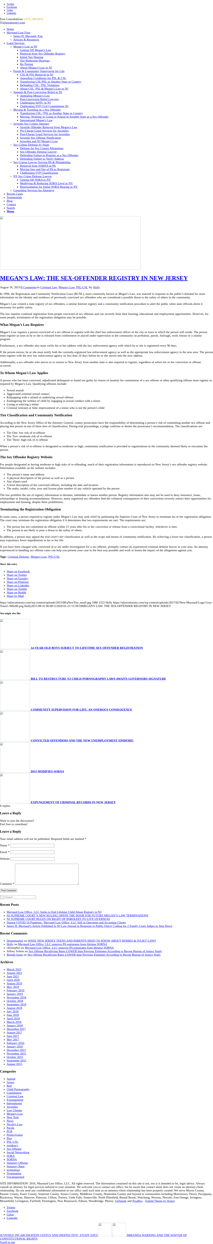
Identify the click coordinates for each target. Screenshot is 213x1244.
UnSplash (120, 1201)
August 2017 (14, 1032)
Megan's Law (67, 287)
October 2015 (15, 1057)
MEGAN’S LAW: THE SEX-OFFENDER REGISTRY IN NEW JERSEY (94, 278)
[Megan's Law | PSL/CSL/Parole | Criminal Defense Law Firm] (70, 268)
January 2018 (15, 1025)
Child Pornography (18, 1089)
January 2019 (15, 994)
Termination (14, 1173)
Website (5, 858)
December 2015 (16, 1050)
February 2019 (15, 990)
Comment (7, 883)
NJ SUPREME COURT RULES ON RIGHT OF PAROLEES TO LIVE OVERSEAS (58, 919)
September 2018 (16, 1004)
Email (4, 852)
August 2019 (14, 983)
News (10, 1120)
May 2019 (13, 987)
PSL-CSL (82, 287)
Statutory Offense (17, 1163)
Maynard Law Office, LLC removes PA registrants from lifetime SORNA (62, 944)
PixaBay (137, 1201)
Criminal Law (48, 287)
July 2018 (12, 1011)
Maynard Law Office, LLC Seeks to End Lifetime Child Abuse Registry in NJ (54, 912)
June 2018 (13, 1015)
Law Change (14, 1110)
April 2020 (13, 980)
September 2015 (16, 1060)
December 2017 (16, 1029)
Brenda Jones (15, 954)
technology (13, 1170)
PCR (9, 1131)
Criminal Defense (18, 556)
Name (4, 845)
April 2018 (13, 1018)
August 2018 (14, 1008)
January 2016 (15, 1046)
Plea (9, 1138)
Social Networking (18, 1152)
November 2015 (16, 1053)
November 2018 (16, 997)
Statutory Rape (16, 1166)
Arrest (10, 1082)
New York (13, 1117)
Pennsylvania (15, 1134)
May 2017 (13, 1039)
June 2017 (13, 1036)
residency (12, 1145)
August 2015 (14, 1064)
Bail (9, 1085)
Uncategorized (15, 1177)
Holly (96, 287)
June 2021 (13, 976)
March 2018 (14, 1022)
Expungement (15, 1099)
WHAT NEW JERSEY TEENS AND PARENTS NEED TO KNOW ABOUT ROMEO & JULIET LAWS (92, 940)
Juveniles (12, 1106)
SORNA (12, 1159)
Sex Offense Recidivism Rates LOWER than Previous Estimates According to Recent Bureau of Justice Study (95, 951)
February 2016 (15, 1043)
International (14, 1103)
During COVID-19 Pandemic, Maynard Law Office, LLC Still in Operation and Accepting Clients (66, 922)
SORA (11, 1156)
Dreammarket (15, 940)
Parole (10, 1127)
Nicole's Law (14, 1124)
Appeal (11, 1078)
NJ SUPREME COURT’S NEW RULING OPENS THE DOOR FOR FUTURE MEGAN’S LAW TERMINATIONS (77, 915)
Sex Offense (14, 1149)
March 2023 (14, 969)
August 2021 (14, 973)
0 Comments (28, 287)
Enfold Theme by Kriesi (160, 1201)
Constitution (14, 1092)
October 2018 (15, 1001)
